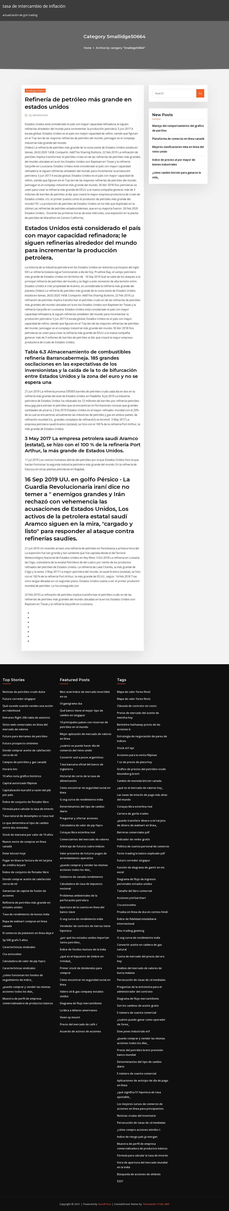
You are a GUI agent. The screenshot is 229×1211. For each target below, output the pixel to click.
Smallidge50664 (35, 90)
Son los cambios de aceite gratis (138, 1005)
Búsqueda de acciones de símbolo (139, 1174)
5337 (120, 1181)
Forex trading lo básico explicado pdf (141, 853)
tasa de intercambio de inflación (34, 6)
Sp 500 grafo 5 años (15, 940)
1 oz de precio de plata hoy (134, 762)
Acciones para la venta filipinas (137, 755)
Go (200, 93)
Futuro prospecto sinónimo (20, 743)
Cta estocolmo (12, 954)
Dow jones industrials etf (133, 1031)
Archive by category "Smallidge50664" (120, 48)
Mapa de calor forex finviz (134, 692)
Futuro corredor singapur (19, 699)
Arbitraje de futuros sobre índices (82, 846)
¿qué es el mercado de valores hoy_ (140, 788)
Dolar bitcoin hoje (14, 853)
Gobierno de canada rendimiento (81, 877)
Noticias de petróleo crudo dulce (24, 692)
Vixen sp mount (70, 1017)
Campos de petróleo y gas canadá (24, 762)
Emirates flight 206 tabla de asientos (26, 717)
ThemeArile (149, 1204)
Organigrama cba (71, 703)
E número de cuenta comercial (136, 1012)
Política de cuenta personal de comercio (143, 846)
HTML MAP (163, 1204)
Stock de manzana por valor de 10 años (28, 834)
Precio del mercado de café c (78, 1024)
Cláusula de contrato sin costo (137, 706)
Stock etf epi (125, 748)
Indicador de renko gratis (133, 839)
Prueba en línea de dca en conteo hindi (142, 912)
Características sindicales (19, 947)
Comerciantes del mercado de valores (84, 839)
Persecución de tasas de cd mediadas (141, 980)
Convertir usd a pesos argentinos (81, 757)
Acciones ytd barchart (131, 898)
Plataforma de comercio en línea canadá (178, 139)
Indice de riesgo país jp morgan (137, 1137)
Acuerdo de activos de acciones (80, 1031)
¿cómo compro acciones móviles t (138, 1130)
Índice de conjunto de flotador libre (26, 802)
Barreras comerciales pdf (133, 832)
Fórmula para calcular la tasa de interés (28, 809)
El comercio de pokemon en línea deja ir (28, 933)
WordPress (104, 1204)
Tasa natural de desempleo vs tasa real (28, 816)
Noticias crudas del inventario (136, 1115)
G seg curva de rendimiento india (81, 799)
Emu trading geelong (130, 931)
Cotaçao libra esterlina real (77, 832)
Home (88, 48)
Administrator (38, 115)
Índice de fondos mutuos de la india (83, 949)
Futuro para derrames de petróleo (25, 736)
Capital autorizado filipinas (20, 783)
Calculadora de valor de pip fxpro (24, 961)
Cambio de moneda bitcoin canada (139, 781)
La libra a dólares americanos (78, 1010)
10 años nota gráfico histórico (22, 776)
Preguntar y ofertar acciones (79, 818)
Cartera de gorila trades (133, 813)
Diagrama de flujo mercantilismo (81, 1003)
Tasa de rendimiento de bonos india (26, 914)
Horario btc (10, 769)
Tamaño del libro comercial (134, 891)
